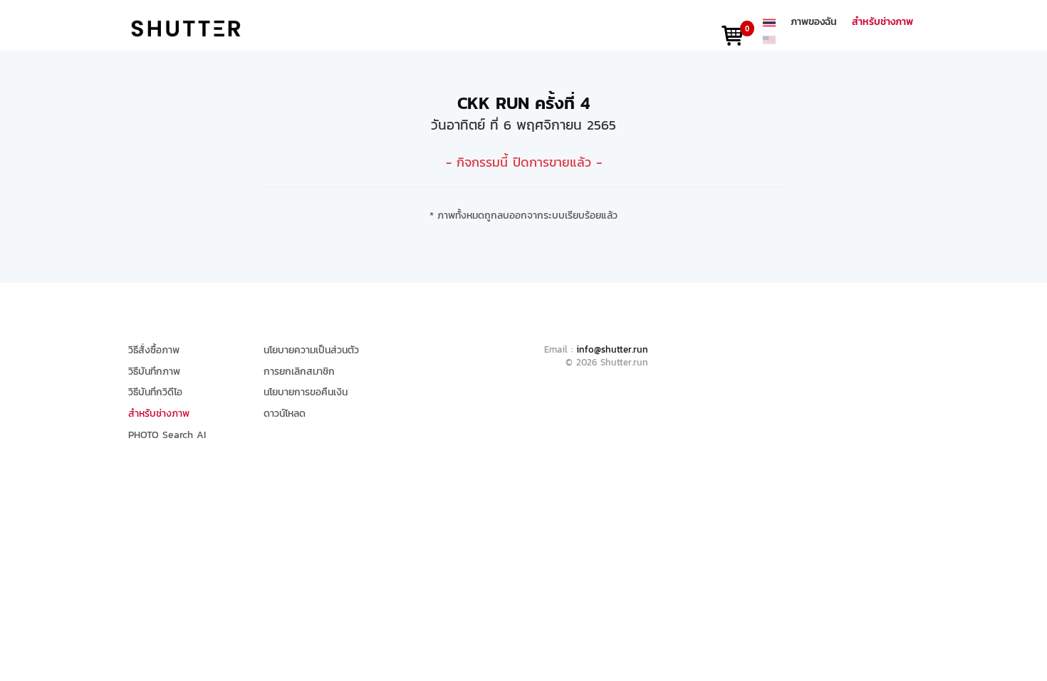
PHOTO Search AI (167, 435)
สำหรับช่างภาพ (882, 22)
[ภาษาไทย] (769, 22)
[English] (769, 39)
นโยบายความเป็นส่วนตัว (311, 350)
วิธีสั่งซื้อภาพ (153, 350)
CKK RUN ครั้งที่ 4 (523, 102)
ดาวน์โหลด (285, 414)
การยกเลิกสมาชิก (299, 372)
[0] (732, 39)
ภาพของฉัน (814, 22)
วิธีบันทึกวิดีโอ (155, 392)
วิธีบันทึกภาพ (154, 372)
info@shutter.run (612, 349)
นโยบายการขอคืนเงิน (306, 392)
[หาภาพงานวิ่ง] (186, 27)
